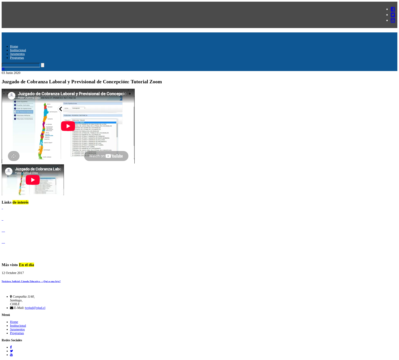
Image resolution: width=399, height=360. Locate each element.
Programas (17, 57)
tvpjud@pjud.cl (35, 308)
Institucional (18, 50)
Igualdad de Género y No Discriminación (3, 231)
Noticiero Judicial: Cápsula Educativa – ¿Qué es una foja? (31, 281)
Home (14, 46)
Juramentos (17, 54)
